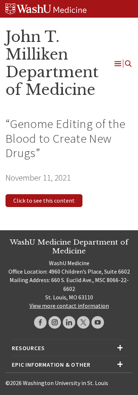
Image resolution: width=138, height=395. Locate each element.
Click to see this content (44, 200)
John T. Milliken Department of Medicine (52, 63)
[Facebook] (40, 322)
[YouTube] (97, 322)
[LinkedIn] (69, 322)
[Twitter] (83, 322)
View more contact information (69, 305)
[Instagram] (54, 322)
